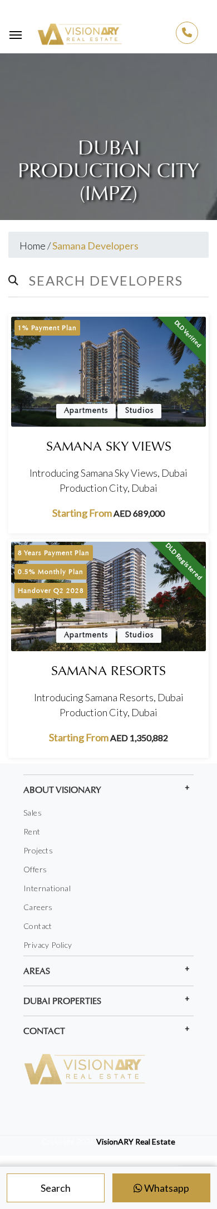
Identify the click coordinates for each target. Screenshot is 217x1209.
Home (32, 245)
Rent (32, 831)
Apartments (86, 410)
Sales (32, 812)
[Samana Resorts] (108, 596)
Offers (35, 869)
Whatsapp (165, 1188)
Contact (37, 926)
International (47, 888)
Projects (38, 850)
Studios (139, 410)
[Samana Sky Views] (108, 372)
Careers (38, 907)
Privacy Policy (47, 945)
